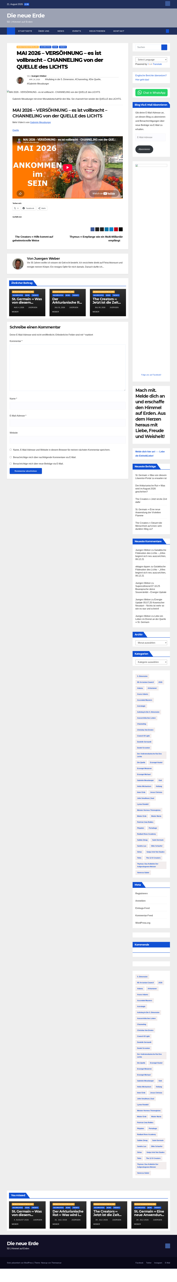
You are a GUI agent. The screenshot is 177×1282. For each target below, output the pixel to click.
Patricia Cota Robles (145, 822)
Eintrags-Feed (142, 908)
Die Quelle (141, 762)
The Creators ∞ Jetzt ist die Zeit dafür (105, 302)
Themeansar (56, 1263)
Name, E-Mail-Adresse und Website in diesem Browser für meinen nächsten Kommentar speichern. (61, 450)
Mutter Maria (156, 816)
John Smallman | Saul (145, 798)
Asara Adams (142, 694)
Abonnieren (144, 149)
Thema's (63, 47)
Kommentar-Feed (144, 915)
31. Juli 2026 (61, 1220)
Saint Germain (157, 840)
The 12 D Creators (153, 858)
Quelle (15, 130)
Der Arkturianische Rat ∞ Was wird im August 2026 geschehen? (150, 488)
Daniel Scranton (143, 748)
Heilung (159, 786)
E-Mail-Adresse (18, 416)
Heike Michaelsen (144, 786)
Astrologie (141, 706)
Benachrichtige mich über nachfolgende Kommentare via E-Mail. (44, 457)
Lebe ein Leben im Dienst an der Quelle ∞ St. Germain (150, 619)
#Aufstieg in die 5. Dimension (59, 79)
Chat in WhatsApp (154, 93)
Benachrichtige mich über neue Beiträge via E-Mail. (38, 464)
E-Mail (167, 1263)
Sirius (139, 852)
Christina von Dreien (145, 730)
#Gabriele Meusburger (38, 83)
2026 (160, 682)
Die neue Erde (26, 15)
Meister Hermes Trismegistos (149, 810)
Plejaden (140, 828)
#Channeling (81, 79)
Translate (157, 64)
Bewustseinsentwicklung (27, 47)
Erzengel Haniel (156, 762)
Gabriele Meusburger (40, 122)
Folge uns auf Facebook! (151, 375)
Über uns (44, 31)
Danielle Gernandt (144, 742)
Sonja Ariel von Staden (155, 852)
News (61, 31)
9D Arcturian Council (145, 682)
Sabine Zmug (142, 840)
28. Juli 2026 (142, 1220)
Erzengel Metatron (144, 768)
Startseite (25, 31)
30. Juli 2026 (102, 1220)
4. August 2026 (21, 1220)
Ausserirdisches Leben (146, 718)
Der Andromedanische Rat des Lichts (149, 755)
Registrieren (97, 31)
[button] (163, 31)
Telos (139, 858)
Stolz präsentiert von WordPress (20, 1263)
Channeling (141, 724)
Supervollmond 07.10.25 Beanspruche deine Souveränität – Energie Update (150, 589)
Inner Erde (141, 792)
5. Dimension (142, 676)
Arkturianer (152, 688)
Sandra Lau (141, 846)
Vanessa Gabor (143, 873)
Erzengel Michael (144, 774)
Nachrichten (45, 47)
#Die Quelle (95, 79)
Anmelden (140, 901)
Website (14, 433)
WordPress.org (142, 923)
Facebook (139, 1263)
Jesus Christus (156, 792)
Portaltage (153, 828)
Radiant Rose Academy (146, 834)
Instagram (158, 1263)
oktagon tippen (142, 566)
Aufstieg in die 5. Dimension (148, 712)
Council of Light (143, 736)
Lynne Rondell (142, 804)
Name (13, 398)
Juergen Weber (38, 76)
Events (77, 31)
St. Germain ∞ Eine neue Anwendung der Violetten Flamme (148, 512)
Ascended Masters (144, 700)
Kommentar (16, 341)
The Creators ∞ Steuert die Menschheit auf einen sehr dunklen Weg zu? (148, 526)
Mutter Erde (141, 816)
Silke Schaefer (156, 846)
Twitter (148, 1263)
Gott (160, 780)
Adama (140, 688)
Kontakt (118, 31)
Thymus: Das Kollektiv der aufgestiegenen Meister (147, 865)
